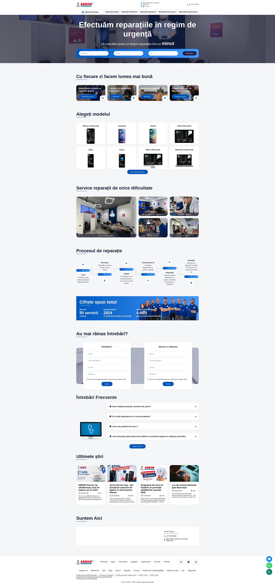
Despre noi (83, 570)
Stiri (103, 570)
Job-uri (118, 570)
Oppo (91, 150)
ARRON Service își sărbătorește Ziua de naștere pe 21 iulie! (88, 487)
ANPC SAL (143, 575)
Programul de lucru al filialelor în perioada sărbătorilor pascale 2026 (152, 489)
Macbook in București (184, 150)
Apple (113, 562)
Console (157, 562)
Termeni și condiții (106, 575)
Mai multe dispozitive (137, 172)
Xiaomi (153, 126)
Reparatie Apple (111, 12)
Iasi (183, 570)
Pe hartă (146, 6)
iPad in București (184, 126)
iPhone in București (91, 126)
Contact (137, 570)
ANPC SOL (154, 575)
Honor (122, 150)
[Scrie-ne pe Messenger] (269, 559)
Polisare (167, 562)
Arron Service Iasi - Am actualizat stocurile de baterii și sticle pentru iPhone (121, 489)
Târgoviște (192, 570)
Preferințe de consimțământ (86, 578)
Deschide (116, 96)
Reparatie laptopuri (148, 12)
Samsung (122, 126)
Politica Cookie (173, 570)
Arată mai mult (137, 446)
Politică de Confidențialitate (153, 570)
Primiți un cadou (180, 96)
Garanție (127, 570)
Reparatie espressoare (188, 12)
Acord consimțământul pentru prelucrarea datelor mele (107, 379)
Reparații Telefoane (129, 12)
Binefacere (95, 570)
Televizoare (123, 562)
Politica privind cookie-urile (126, 575)
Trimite (107, 384)
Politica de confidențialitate (86, 575)
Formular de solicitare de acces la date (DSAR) (94, 577)
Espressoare (146, 562)
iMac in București (153, 150)
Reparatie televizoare (167, 12)
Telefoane (104, 562)
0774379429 (195, 4)
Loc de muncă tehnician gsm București (184, 486)
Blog (110, 570)
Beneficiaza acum (88, 96)
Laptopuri (134, 562)
